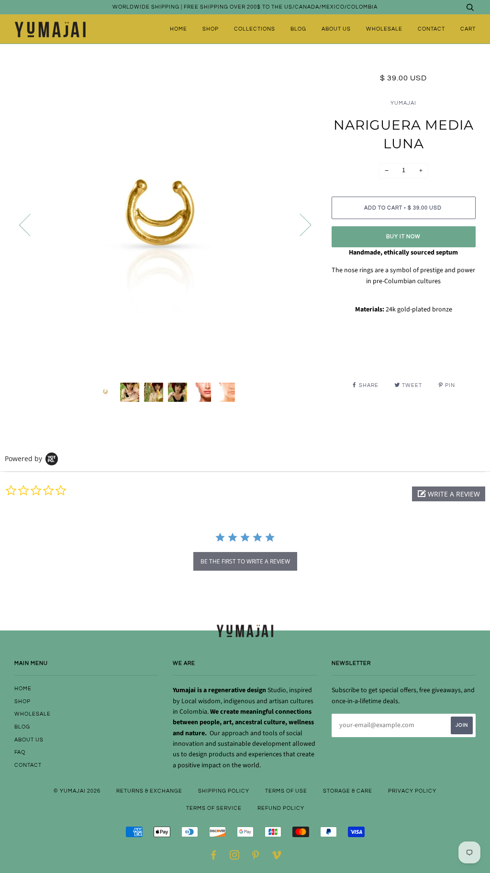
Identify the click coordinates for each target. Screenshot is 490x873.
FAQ (19, 752)
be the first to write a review (245, 561)
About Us (336, 29)
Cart (468, 29)
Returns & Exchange (149, 791)
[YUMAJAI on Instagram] (235, 857)
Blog (298, 29)
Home (178, 29)
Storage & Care (347, 791)
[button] (448, 493)
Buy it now (403, 236)
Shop (210, 29)
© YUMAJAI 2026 (77, 791)
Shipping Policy (223, 791)
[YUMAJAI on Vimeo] (277, 857)
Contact (431, 29)
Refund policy (280, 808)
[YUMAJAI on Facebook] (214, 857)
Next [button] (299, 224)
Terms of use (286, 791)
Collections (254, 29)
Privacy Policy (412, 791)
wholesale (384, 29)
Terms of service (214, 808)
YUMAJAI (403, 103)
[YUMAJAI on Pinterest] (256, 857)
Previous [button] (30, 224)
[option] (165, 224)
